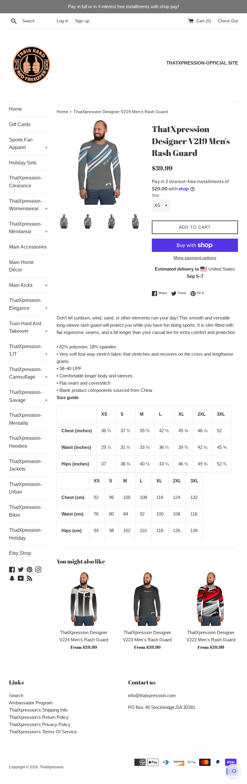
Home (15, 109)
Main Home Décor (21, 266)
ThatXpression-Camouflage (28, 373)
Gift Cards (19, 124)
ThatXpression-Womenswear (28, 204)
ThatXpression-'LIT (28, 350)
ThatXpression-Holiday (25, 534)
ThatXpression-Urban (25, 488)
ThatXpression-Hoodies (25, 442)
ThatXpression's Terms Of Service (43, 731)
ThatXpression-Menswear (28, 227)
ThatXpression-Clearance (25, 181)
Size (155, 195)
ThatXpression (52, 767)
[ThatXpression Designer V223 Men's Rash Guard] (147, 598)
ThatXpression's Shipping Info (38, 710)
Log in (62, 21)
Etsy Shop (20, 553)
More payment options (195, 257)
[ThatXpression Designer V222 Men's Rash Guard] (210, 598)
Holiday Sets (22, 162)
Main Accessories (28, 246)
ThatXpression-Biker (25, 511)
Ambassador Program (31, 702)
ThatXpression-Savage (28, 396)
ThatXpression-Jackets (25, 465)
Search (16, 695)
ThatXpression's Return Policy (39, 717)
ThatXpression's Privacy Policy (39, 724)
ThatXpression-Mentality (25, 419)
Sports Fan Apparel (28, 143)
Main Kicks (28, 285)
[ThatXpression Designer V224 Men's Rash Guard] (84, 598)
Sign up (82, 21)
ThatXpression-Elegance (28, 304)
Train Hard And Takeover (28, 327)
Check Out (228, 21)
